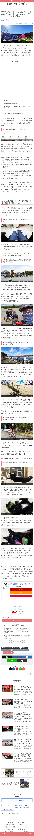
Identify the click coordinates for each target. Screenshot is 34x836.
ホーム (11, 822)
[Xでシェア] (7, 657)
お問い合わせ (21, 829)
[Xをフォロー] (10, 641)
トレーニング (23, 824)
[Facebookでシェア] (17, 657)
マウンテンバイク (7, 647)
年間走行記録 (25, 649)
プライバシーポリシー (25, 831)
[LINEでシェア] (12, 660)
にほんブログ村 (6, 20)
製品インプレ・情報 (10, 827)
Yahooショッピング (21, 595)
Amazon (21, 592)
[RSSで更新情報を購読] (23, 641)
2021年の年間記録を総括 (10, 103)
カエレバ (23, 586)
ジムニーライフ (24, 827)
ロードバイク (17, 647)
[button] (22, 660)
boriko (17, 624)
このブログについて (9, 831)
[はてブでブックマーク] (27, 657)
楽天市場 (21, 589)
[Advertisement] (17, 79)
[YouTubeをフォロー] (17, 641)
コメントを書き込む (18, 800)
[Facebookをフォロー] (13, 641)
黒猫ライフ (24, 647)
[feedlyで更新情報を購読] (20, 641)
